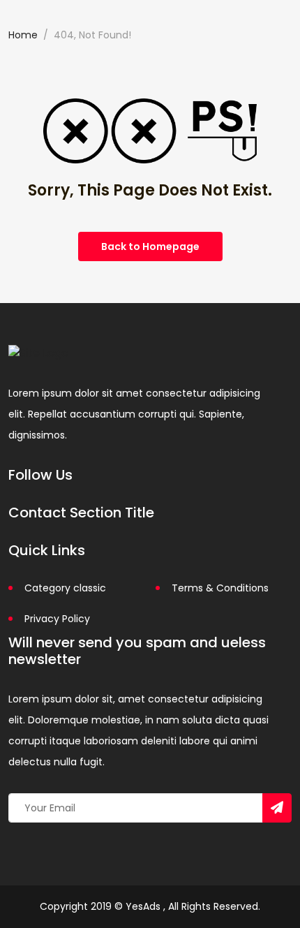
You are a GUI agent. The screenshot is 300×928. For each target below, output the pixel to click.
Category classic (65, 588)
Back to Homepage (150, 246)
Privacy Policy (57, 619)
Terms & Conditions (220, 588)
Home (23, 35)
